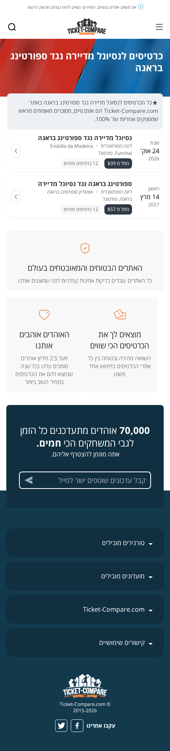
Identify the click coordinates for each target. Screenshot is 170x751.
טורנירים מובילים (123, 542)
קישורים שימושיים (122, 642)
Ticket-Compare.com (114, 609)
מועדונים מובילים (123, 576)
